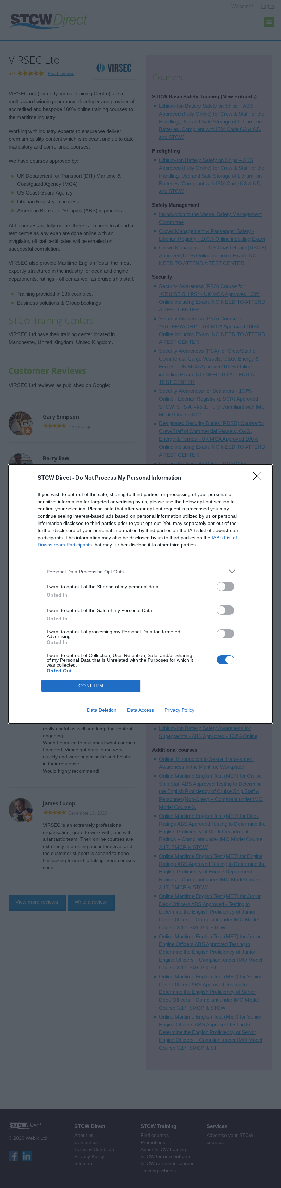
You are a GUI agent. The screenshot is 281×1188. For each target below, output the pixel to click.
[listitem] (140, 571)
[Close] (259, 478)
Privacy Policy (179, 710)
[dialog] (140, 594)
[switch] (225, 586)
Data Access (140, 710)
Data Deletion (102, 710)
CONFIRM (91, 686)
